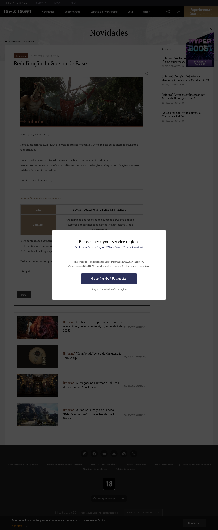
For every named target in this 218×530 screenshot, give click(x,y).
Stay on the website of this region (109, 289)
